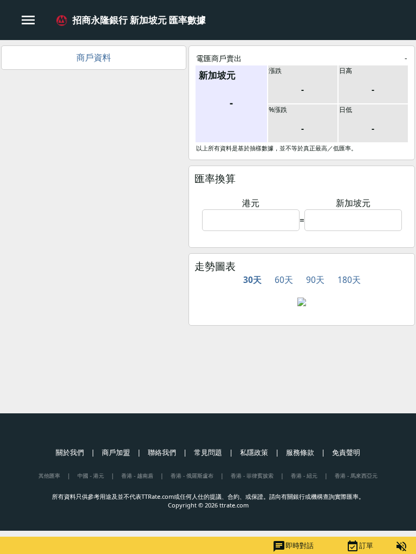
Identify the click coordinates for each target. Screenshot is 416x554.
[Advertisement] (94, 151)
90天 (315, 280)
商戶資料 (93, 57)
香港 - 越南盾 (137, 475)
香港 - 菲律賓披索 (252, 475)
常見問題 (208, 452)
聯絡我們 (162, 452)
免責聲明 (346, 452)
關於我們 (70, 452)
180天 (349, 280)
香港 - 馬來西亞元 (356, 475)
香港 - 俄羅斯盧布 (192, 475)
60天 (284, 280)
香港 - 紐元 (304, 475)
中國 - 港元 (90, 475)
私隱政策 (254, 452)
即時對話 (293, 546)
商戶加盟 (116, 452)
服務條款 (300, 452)
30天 (252, 280)
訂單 (359, 546)
